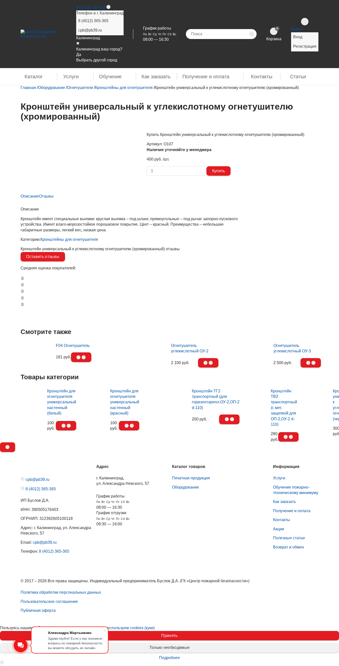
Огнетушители (80, 87)
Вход (297, 37)
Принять (169, 635)
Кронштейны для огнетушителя (124, 87)
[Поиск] (252, 34)
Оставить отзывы (42, 256)
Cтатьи (298, 76)
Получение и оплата (205, 76)
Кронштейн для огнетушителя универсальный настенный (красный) (124, 402)
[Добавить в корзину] (81, 357)
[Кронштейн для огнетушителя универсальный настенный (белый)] (32, 415)
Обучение (110, 76)
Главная (28, 87)
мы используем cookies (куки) (128, 628)
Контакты (261, 76)
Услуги (71, 76)
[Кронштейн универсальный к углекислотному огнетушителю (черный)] (318, 415)
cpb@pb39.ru (90, 30)
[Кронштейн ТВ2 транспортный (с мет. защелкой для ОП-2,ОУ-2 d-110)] (257, 420)
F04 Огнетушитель (73, 345)
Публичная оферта (38, 610)
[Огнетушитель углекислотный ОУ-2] (146, 347)
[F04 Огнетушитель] (37, 341)
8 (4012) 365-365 (91, 7)
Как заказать (155, 76)
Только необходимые (169, 647)
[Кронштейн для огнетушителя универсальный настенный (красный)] (95, 415)
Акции (278, 529)
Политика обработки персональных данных (61, 592)
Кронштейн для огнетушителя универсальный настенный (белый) (61, 402)
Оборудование (51, 87)
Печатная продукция (191, 478)
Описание (30, 196)
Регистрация (304, 46)
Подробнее (169, 658)
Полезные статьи (289, 538)
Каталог (34, 76)
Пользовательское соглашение (49, 601)
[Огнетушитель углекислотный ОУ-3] (248, 347)
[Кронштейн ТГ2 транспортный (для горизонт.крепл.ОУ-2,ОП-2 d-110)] (168, 404)
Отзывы (46, 196)
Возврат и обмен (288, 547)
